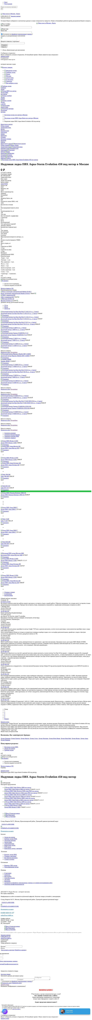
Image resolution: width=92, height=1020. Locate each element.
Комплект (4, 153)
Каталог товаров (7, 67)
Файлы (3, 158)
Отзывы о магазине (10, 856)
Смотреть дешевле (10, 438)
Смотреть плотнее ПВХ (11, 436)
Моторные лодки (11, 70)
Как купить (7, 876)
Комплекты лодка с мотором (13, 848)
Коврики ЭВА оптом (10, 865)
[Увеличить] (19, 159)
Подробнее (14, 352)
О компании (8, 594)
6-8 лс (6, 307)
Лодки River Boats (54, 738)
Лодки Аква (84, 738)
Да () (2, 611)
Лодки (8, 74)
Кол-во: (3, 946)
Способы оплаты (9, 878)
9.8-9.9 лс (7, 308)
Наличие (3, 156)
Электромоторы (9, 843)
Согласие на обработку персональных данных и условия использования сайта (28, 883)
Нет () (7, 611)
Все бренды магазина (10, 858)
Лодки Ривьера (5, 740)
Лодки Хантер (15, 738)
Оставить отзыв (5, 601)
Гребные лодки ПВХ (10, 839)
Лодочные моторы (10, 840)
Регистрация (8, 4)
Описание (4, 150)
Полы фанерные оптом (11, 867)
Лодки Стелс (34, 738)
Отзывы (3, 155)
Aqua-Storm (4, 183)
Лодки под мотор (9, 748)
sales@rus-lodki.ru (7, 915)
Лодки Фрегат (25, 738)
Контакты (7, 881)
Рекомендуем (5, 148)
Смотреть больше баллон (12, 434)
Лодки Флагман (43, 738)
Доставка (7, 879)
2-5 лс (6, 305)
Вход (5, 2)
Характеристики (6, 147)
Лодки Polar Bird (66, 738)
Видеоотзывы (8, 595)
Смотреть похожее (10, 433)
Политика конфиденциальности (14, 884)
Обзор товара (5, 145)
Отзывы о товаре (9, 592)
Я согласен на (18, 34)
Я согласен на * (18, 981)
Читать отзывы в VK (7, 288)
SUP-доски (7, 847)
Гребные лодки (10, 72)
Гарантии (9, 81)
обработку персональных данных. (21, 34)
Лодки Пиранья (5, 738)
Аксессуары (9, 77)
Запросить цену (5, 352)
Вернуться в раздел (6, 143)
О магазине (9, 79)
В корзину (6, 315)
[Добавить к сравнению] (4, 280)
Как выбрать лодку (12, 83)
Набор (3, 151)
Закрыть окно (5, 56)
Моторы (8, 76)
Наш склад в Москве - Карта (47, 23)
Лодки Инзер (76, 738)
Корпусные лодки (9, 845)
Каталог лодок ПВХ (10, 854)
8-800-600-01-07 (5, 16)
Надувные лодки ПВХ (11, 747)
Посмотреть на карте (7, 831)
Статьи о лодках (9, 859)
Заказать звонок (15, 16)
